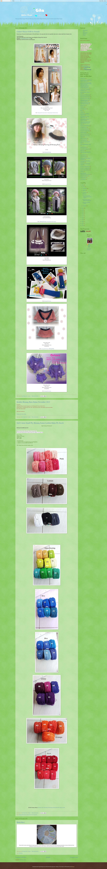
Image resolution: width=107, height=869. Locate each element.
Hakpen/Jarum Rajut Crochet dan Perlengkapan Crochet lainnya (85, 123)
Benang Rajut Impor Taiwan (85, 96)
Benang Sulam (82, 105)
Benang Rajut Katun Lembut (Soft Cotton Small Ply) (28, 814)
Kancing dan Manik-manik (85, 130)
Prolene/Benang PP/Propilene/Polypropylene (85, 174)
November (85, 192)
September (85, 188)
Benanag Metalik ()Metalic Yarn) (85, 93)
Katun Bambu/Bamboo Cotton (85, 144)
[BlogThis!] (42, 396)
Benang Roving (48, 152)
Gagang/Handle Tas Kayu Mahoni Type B (84, 120)
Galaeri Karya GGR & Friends (28, 31)
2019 (83, 219)
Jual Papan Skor (89, 246)
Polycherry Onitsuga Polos (85, 166)
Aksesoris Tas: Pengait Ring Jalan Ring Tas (85, 90)
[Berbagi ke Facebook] (44, 396)
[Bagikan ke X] (43, 396)
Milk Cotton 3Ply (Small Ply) (85, 152)
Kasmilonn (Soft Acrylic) (84, 134)
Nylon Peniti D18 (83, 156)
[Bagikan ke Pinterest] (45, 396)
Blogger (73, 866)
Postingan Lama (74, 857)
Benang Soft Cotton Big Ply (43, 807)
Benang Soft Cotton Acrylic (42, 112)
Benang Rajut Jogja (84, 66)
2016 (83, 213)
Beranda (48, 857)
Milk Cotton (82, 150)
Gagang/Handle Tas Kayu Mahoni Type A (84, 117)
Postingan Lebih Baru (20, 857)
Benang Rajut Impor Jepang (51, 221)
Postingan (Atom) (23, 859)
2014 (83, 210)
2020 (83, 221)
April (84, 186)
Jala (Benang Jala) (83, 127)
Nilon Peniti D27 (83, 155)
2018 (83, 217)
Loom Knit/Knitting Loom (85, 148)
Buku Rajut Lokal (83, 108)
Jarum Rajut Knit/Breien (84, 129)
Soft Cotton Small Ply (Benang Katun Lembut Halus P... (87, 196)
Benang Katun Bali (53, 807)
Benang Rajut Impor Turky (85, 98)
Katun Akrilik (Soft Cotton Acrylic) (85, 136)
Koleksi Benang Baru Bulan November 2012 (33, 402)
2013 (83, 208)
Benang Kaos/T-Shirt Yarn (85, 95)
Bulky (81, 110)
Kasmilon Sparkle (83, 132)
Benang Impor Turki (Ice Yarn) (53, 112)
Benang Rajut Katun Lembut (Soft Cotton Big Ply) (85, 100)
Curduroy (82, 112)
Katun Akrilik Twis (83, 138)
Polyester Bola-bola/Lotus (84, 169)
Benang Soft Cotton (47, 184)
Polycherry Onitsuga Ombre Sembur (85, 164)
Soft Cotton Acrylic (61, 807)
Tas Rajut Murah (83, 177)
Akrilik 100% (82, 78)
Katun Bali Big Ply (83, 140)
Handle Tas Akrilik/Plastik (85, 125)
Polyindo (82, 171)
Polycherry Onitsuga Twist (85, 168)
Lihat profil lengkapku (89, 249)
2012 (83, 185)
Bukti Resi (21, 822)
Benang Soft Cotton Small (21, 414)
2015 (83, 212)
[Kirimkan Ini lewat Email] (41, 396)
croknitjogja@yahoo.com (25, 38)
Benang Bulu (51, 348)
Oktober (84, 190)
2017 (83, 215)
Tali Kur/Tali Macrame (84, 175)
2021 (83, 223)
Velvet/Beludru (83, 179)
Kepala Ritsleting (83, 147)
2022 (83, 225)
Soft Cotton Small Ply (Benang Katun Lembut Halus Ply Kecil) (40, 423)
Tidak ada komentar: (35, 396)
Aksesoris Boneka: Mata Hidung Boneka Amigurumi (86, 80)
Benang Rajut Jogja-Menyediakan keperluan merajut (85, 33)
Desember (85, 205)
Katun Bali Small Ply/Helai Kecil (85, 142)
